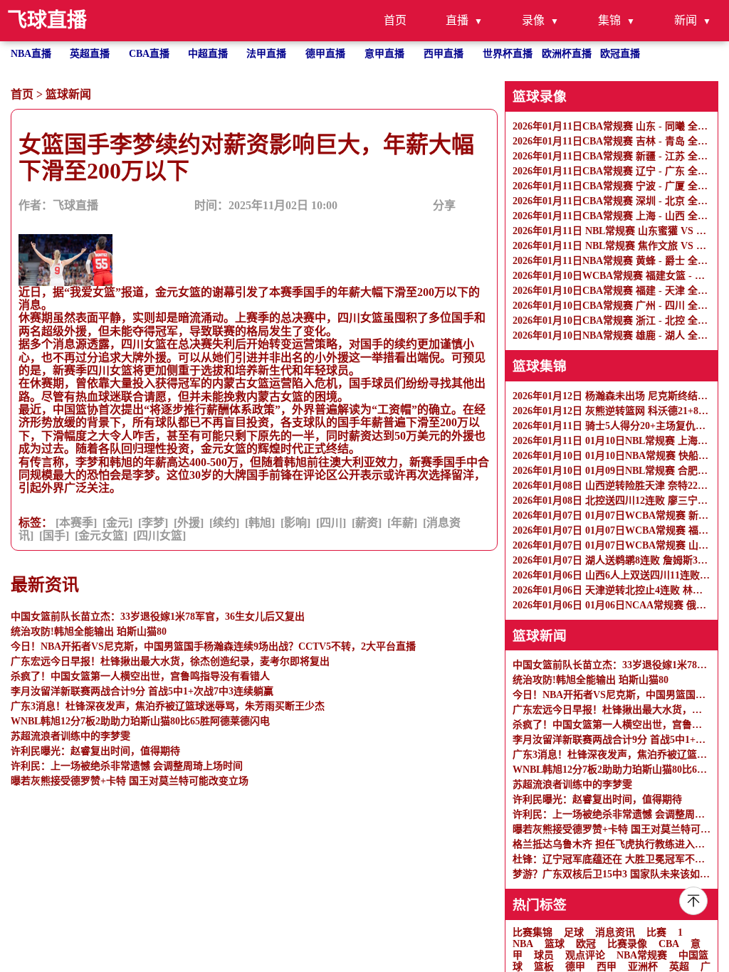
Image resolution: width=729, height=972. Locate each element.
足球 (574, 932)
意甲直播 (384, 53)
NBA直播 (31, 53)
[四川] (331, 523)
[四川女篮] (159, 535)
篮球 (555, 944)
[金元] (117, 523)
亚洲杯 (643, 966)
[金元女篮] (101, 535)
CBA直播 (149, 53)
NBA (523, 944)
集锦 (609, 20)
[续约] (224, 523)
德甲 (575, 966)
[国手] (54, 535)
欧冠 (586, 944)
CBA (669, 944)
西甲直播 (443, 53)
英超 (679, 966)
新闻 (685, 20)
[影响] (295, 523)
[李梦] (153, 523)
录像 (533, 20)
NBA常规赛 (642, 955)
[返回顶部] (693, 901)
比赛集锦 (532, 932)
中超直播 (208, 53)
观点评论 (585, 955)
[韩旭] (260, 523)
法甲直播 (266, 53)
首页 (395, 20)
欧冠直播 (620, 53)
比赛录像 (627, 944)
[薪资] (367, 523)
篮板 (544, 966)
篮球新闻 (68, 94)
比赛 (656, 932)
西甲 (607, 966)
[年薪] (402, 523)
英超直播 (90, 53)
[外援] (189, 523)
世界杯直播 (508, 53)
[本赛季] (76, 523)
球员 (544, 955)
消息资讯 (615, 932)
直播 (457, 20)
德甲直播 (325, 53)
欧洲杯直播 (567, 53)
